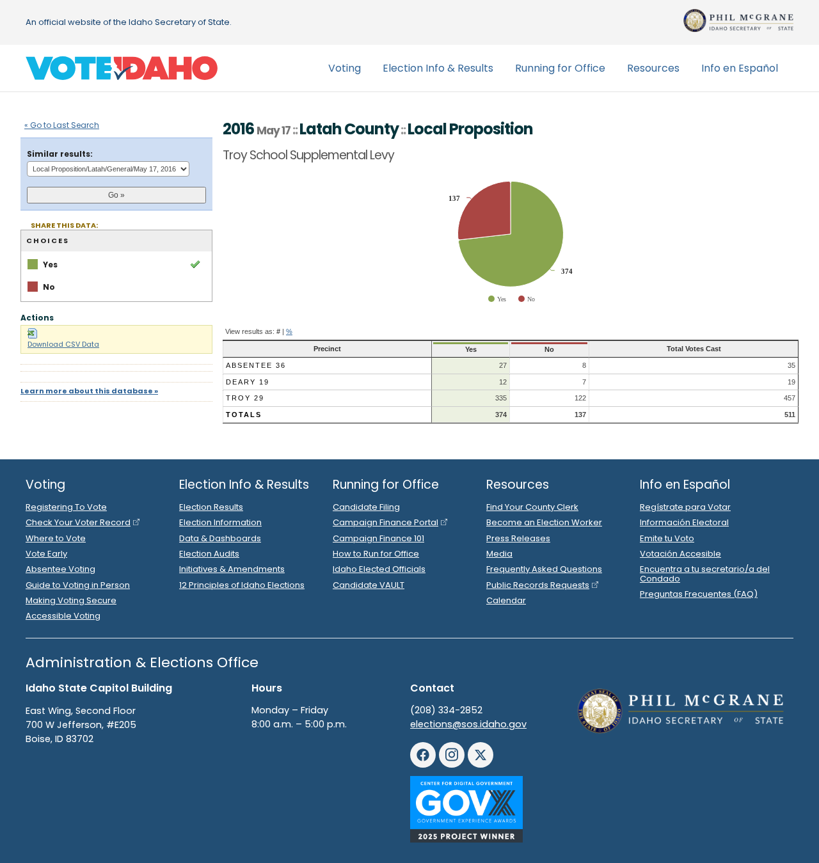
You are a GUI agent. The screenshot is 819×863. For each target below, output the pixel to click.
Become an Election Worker (544, 522)
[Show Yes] (497, 299)
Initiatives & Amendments (232, 569)
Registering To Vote (66, 507)
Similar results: (60, 153)
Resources (653, 68)
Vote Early (46, 554)
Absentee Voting (60, 569)
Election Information (220, 522)
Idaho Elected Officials (379, 569)
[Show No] (526, 299)
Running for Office (560, 68)
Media (499, 554)
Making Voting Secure (71, 600)
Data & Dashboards (220, 538)
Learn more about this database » (89, 391)
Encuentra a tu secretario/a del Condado (705, 573)
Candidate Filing (366, 507)
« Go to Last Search (61, 125)
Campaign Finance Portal (385, 522)
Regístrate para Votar (685, 507)
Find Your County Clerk (532, 507)
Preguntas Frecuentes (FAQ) (699, 594)
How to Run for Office (376, 554)
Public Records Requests (537, 585)
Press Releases (518, 538)
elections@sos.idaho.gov (468, 724)
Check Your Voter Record (78, 522)
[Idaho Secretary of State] (738, 20)
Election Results (211, 507)
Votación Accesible (680, 554)
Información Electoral (684, 522)
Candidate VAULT (368, 585)
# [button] (278, 331)
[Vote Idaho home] (122, 68)
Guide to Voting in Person (78, 585)
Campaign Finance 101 (378, 538)
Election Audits (209, 554)
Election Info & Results (438, 68)
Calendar (506, 600)
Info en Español (739, 68)
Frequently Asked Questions (544, 569)
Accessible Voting (63, 616)
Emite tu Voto (667, 538)
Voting (344, 68)
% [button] (289, 331)
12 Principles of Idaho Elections (242, 585)
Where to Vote (56, 538)
